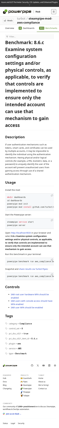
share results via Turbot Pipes (33, 269)
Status (5, 423)
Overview (9, 28)
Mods (10, 20)
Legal (13, 423)
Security (21, 423)
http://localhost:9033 (21, 232)
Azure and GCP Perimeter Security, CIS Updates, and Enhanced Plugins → (29, 3)
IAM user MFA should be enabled (27, 307)
